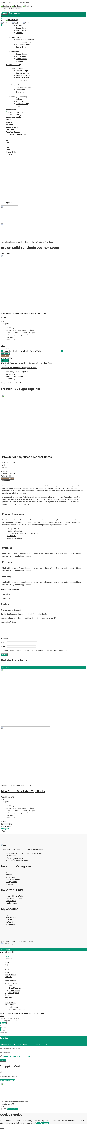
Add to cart (5, 353)
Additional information (14, 376)
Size (3, 346)
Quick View (5, 667)
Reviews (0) (10, 379)
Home (3, 242)
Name (4, 642)
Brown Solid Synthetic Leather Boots (27, 457)
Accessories (10, 877)
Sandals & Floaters (36, 363)
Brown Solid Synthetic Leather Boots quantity (21, 351)
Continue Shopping (7, 1080)
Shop (8, 242)
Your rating (6, 622)
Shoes (12, 242)
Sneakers (16, 785)
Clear (7, 348)
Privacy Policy (11, 901)
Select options (6, 824)
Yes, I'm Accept (42, 1123)
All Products (10, 924)
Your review (6, 638)
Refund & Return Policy (15, 896)
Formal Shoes (20, 242)
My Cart (9, 920)
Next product (6, 253)
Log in (3, 1060)
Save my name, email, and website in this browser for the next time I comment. (35, 650)
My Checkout (11, 917)
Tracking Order (11, 903)
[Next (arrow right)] (3, 1128)
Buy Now (5, 356)
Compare (5, 360)
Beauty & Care (11, 882)
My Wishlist (10, 922)
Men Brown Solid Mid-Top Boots (23, 791)
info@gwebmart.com (14, 858)
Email (4, 646)
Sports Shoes (26, 785)
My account (10, 915)
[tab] (46, 372)
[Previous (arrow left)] (1, 1128)
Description (10, 374)
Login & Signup (6, 952)
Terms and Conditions (14, 898)
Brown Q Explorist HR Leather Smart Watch (18, 313)
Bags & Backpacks (13, 879)
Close (14, 952)
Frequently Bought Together (17, 372)
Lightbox (9, 202)
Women (9, 874)
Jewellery (9, 884)
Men (7, 872)
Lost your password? (23, 1056)
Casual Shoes (6, 785)
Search (3, 1023)
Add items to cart (7, 478)
